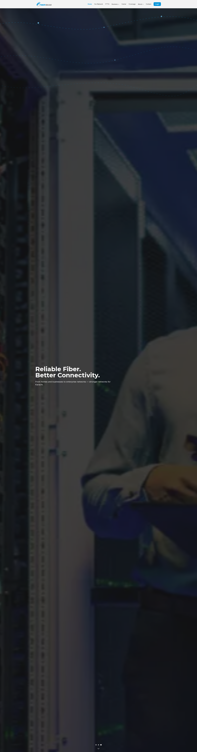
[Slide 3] (101, 744)
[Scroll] (98, 748)
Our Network (98, 4)
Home (90, 4)
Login (157, 4)
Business (115, 4)
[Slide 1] (96, 744)
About (140, 4)
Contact (148, 4)
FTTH (107, 4)
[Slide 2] (98, 744)
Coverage (132, 4)
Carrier (124, 4)
